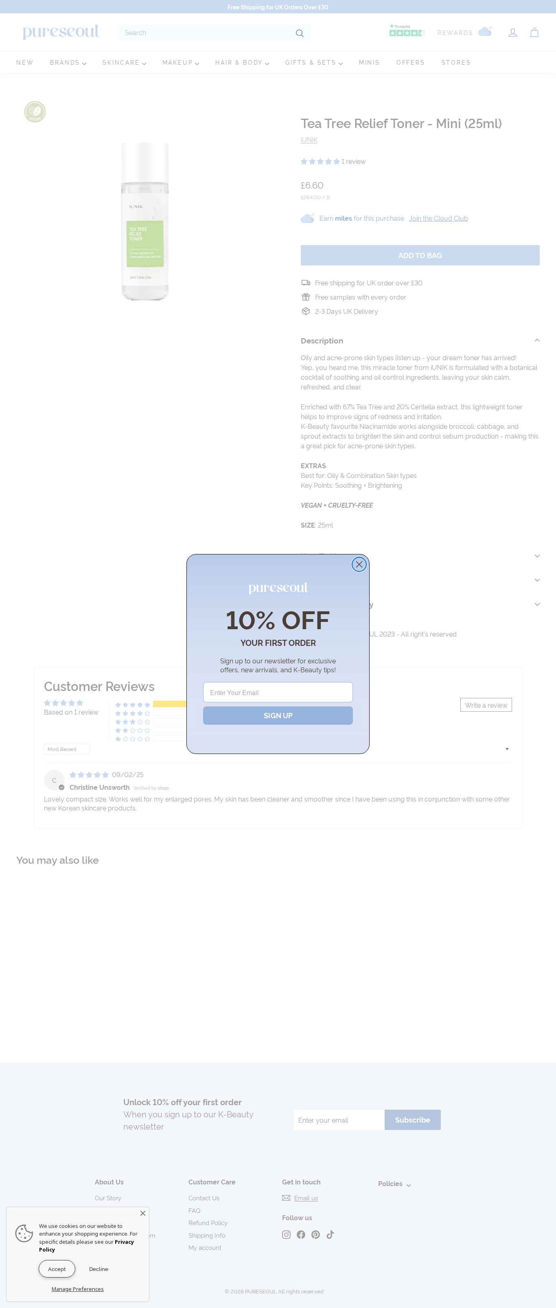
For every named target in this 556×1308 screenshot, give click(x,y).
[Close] (143, 1213)
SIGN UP (278, 715)
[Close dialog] (359, 564)
